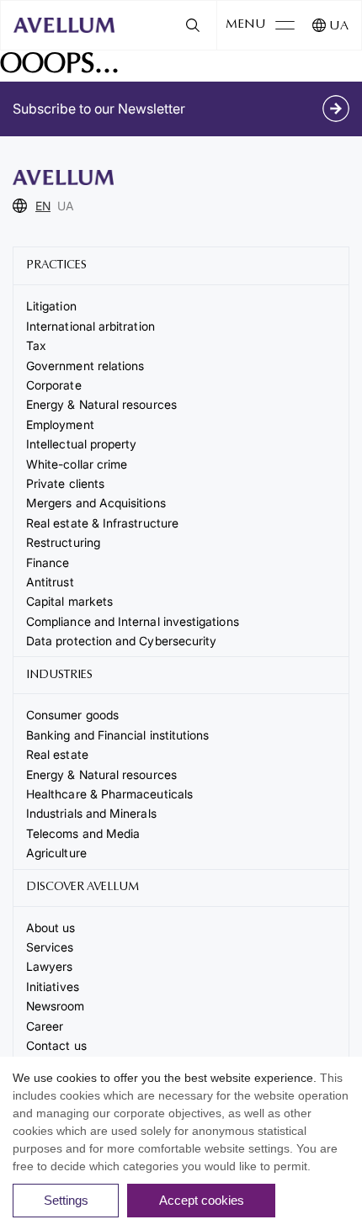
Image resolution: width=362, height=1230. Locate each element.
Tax (36, 345)
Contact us (56, 1045)
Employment (60, 424)
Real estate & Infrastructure (102, 523)
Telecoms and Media (83, 833)
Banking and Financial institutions (117, 735)
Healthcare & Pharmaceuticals (109, 794)
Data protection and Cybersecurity (121, 641)
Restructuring (63, 542)
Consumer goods (72, 715)
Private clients (65, 483)
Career (44, 1026)
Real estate (57, 754)
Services (50, 947)
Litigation (51, 306)
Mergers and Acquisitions (96, 503)
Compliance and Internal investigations (132, 621)
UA (339, 26)
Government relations (85, 365)
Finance (48, 562)
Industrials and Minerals (91, 813)
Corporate (54, 385)
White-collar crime (76, 464)
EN (43, 206)
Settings (66, 1200)
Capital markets (69, 601)
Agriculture (56, 853)
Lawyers (49, 966)
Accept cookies (201, 1200)
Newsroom (55, 1006)
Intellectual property (81, 444)
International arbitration (90, 326)
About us (51, 927)
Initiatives (52, 986)
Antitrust (50, 582)
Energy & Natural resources (101, 404)
